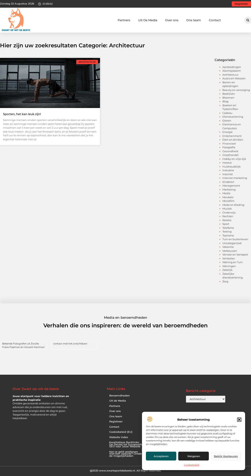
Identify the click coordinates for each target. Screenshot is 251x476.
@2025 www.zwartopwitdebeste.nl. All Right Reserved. (125, 470)
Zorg (225, 281)
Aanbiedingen (231, 67)
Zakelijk (227, 269)
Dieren (226, 120)
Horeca (227, 162)
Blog (225, 101)
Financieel (229, 143)
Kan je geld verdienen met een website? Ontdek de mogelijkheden (126, 453)
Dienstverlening (232, 116)
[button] (239, 420)
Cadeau (227, 112)
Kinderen (228, 181)
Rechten (227, 216)
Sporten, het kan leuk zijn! (22, 114)
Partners (124, 20)
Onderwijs (229, 212)
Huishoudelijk (231, 166)
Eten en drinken (232, 139)
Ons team (193, 20)
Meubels (227, 197)
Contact (215, 20)
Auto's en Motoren (234, 78)
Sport (225, 223)
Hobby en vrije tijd (234, 158)
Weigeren (193, 456)
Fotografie (228, 147)
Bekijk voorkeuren (226, 456)
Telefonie (228, 227)
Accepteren (161, 456)
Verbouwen (229, 250)
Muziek (227, 208)
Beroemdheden (119, 395)
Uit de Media (117, 400)
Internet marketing (234, 177)
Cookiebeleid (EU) (120, 431)
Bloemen (228, 97)
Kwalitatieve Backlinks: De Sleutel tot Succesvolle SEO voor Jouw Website (126, 444)
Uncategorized (231, 243)
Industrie (228, 170)
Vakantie (228, 246)
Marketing (229, 189)
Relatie (226, 220)
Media (226, 193)
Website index (118, 437)
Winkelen (228, 258)
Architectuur (230, 74)
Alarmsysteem (231, 70)
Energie (227, 132)
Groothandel (230, 155)
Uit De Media (147, 20)
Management (231, 185)
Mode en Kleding (233, 204)
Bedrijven (228, 93)
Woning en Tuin (232, 262)
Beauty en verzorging (236, 90)
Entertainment (232, 135)
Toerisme (228, 235)
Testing (227, 231)
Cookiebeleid (191, 464)
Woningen (229, 266)
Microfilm (228, 200)
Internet (227, 174)
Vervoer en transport (235, 254)
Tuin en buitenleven (235, 239)
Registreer (116, 421)
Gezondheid (230, 151)
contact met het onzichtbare (70, 343)
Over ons (171, 20)
